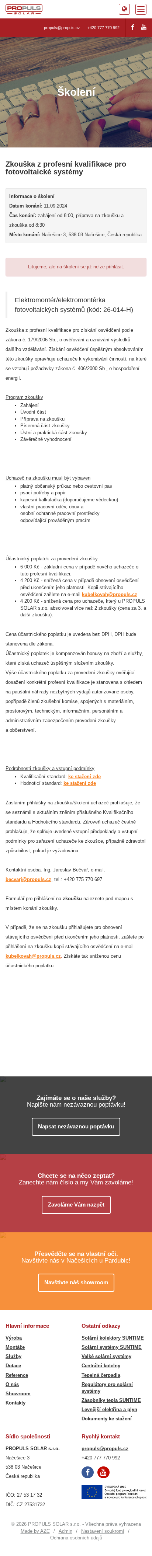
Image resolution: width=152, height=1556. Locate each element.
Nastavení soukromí (102, 1531)
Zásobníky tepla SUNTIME (111, 1400)
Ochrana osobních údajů (76, 1538)
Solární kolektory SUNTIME (113, 1338)
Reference (17, 1375)
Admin (65, 1531)
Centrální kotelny (101, 1365)
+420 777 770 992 (103, 27)
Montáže (15, 1347)
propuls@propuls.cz (62, 27)
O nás (12, 1384)
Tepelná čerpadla (101, 1375)
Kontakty (15, 1403)
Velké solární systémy (106, 1356)
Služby (13, 1356)
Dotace (13, 1365)
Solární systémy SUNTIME (112, 1347)
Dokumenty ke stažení (107, 1418)
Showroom (18, 1393)
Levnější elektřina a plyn (109, 1409)
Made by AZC (35, 1531)
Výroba (14, 1338)
